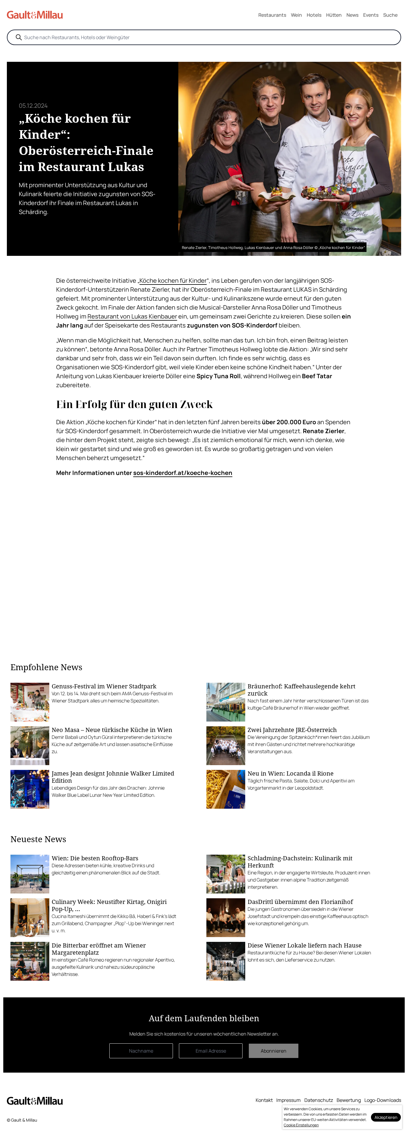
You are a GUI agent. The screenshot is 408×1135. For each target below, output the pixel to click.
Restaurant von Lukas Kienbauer (132, 316)
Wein (296, 15)
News (352, 15)
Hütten (334, 15)
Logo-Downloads (382, 1100)
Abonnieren (273, 1051)
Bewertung (349, 1100)
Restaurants (272, 15)
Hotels (314, 15)
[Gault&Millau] (35, 1100)
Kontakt (264, 1100)
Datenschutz (318, 1100)
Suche (390, 15)
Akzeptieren (386, 1117)
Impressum (288, 1100)
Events (370, 15)
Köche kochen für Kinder (173, 280)
